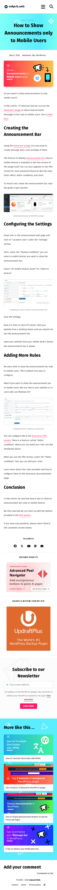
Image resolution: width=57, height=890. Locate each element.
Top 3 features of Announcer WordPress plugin (25, 788)
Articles (30, 20)
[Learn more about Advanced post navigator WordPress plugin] (28, 591)
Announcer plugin (12, 110)
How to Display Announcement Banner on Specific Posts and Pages (27, 818)
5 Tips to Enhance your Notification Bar (22, 849)
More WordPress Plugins (40, 589)
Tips (33, 55)
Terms (23, 885)
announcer (26, 55)
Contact (15, 885)
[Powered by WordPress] (44, 885)
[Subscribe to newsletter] (42, 546)
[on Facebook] (15, 546)
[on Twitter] (22, 546)
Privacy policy (35, 885)
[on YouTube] (28, 546)
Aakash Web (14, 6)
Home (23, 20)
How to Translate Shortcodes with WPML (23, 758)
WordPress (41, 55)
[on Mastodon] (35, 546)
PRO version (25, 515)
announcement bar (35, 158)
